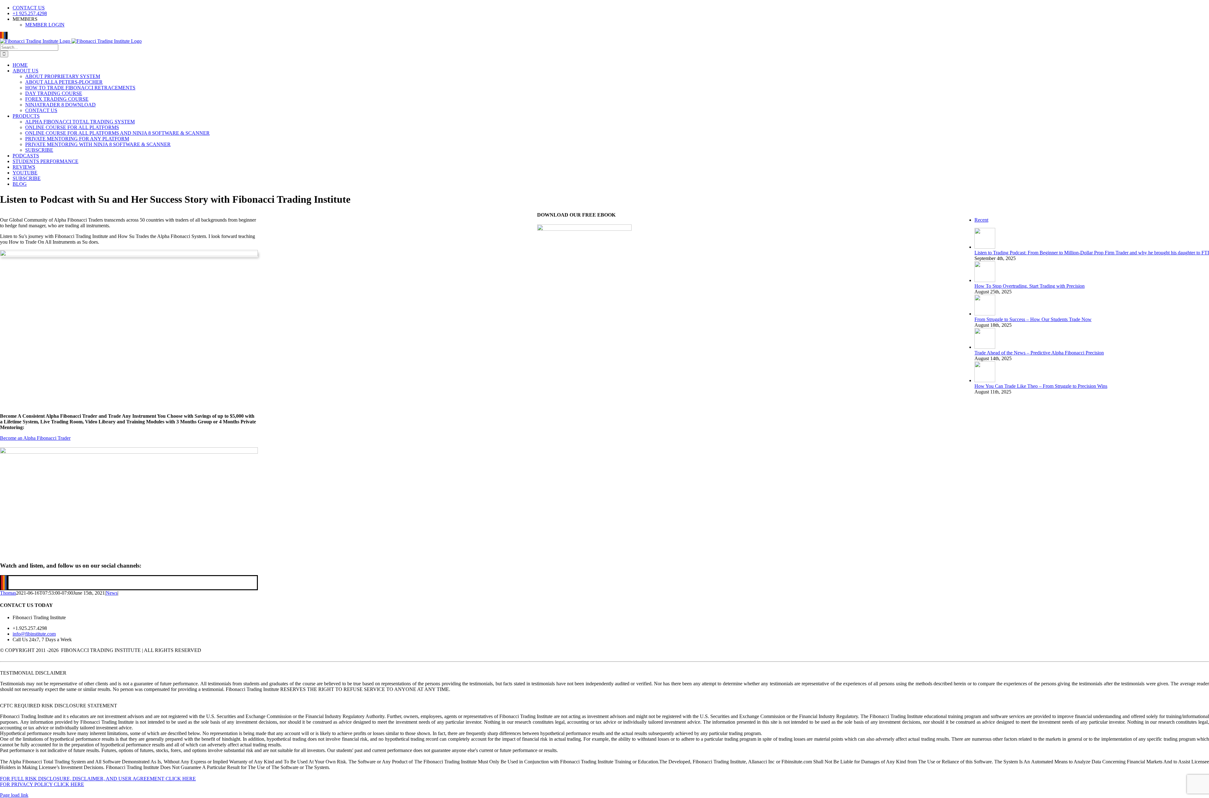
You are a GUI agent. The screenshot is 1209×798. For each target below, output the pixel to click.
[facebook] (6, 582)
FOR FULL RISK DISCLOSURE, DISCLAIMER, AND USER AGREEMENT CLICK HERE (98, 778)
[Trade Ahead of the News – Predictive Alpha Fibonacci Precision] (984, 347)
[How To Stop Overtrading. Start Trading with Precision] (984, 280)
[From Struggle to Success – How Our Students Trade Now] (984, 313)
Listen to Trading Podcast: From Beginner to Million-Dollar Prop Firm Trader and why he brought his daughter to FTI (1091, 252)
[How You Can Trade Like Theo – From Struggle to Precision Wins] (984, 380)
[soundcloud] (4, 582)
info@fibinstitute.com (34, 634)
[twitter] (8, 582)
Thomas (8, 593)
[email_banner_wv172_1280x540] (129, 452)
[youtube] (2, 582)
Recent (981, 220)
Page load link (14, 795)
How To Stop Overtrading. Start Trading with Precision (1029, 286)
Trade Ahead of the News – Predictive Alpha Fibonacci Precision (1039, 352)
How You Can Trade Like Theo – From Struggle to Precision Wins (1040, 386)
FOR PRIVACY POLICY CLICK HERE (42, 784)
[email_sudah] (129, 254)
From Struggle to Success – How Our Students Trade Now (1033, 319)
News (111, 593)
